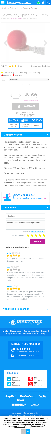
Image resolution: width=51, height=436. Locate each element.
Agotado (29, 106)
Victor (9, 253)
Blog (42, 333)
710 (38, 384)
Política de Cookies (35, 415)
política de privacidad (38, 232)
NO (24, 431)
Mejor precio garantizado (31, 100)
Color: (4, 80)
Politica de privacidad (17, 415)
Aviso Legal (17, 413)
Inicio (6, 8)
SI (28, 431)
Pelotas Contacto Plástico (26, 8)
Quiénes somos (30, 333)
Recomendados (31, 331)
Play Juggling (16, 18)
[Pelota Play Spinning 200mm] (25, 42)
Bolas (12, 8)
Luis (8, 267)
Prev (5, 43)
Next (46, 43)
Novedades (15, 331)
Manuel (10, 286)
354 (38, 379)
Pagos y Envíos (13, 333)
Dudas (44, 331)
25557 (16, 379)
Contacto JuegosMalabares (25, 350)
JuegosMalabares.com (25, 322)
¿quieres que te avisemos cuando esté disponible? (27, 113)
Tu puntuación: (18, 235)
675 (16, 384)
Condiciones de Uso (31, 413)
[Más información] (20, 427)
